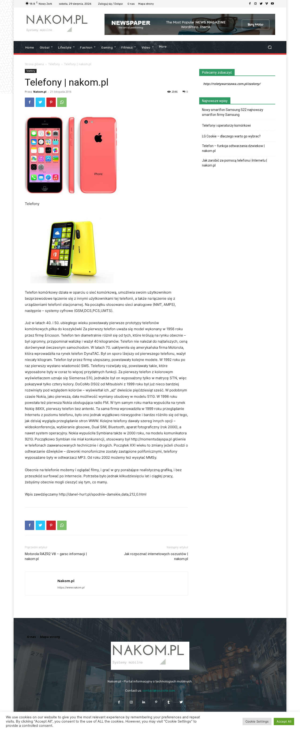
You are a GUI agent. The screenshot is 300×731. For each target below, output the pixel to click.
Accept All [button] (284, 721)
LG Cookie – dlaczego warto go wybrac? (231, 136)
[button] (269, 47)
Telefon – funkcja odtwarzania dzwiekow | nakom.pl (233, 148)
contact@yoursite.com (158, 690)
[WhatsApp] (62, 102)
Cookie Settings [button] (257, 721)
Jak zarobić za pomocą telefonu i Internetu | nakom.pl (234, 163)
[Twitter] (261, 4)
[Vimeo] (267, 4)
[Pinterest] (51, 102)
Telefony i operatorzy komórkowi (226, 125)
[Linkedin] (143, 702)
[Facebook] (250, 4)
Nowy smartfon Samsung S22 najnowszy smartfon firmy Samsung (232, 112)
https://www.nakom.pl (71, 587)
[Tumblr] (168, 702)
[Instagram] (255, 4)
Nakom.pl (39, 91)
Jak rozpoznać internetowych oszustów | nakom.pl (156, 556)
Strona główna (34, 64)
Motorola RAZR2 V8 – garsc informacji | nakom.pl (56, 556)
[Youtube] (272, 4)
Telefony (54, 64)
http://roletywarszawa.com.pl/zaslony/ (231, 84)
